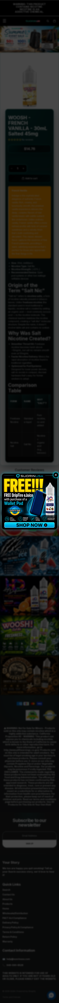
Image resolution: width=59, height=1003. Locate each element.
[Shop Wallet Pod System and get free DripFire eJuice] (29, 501)
